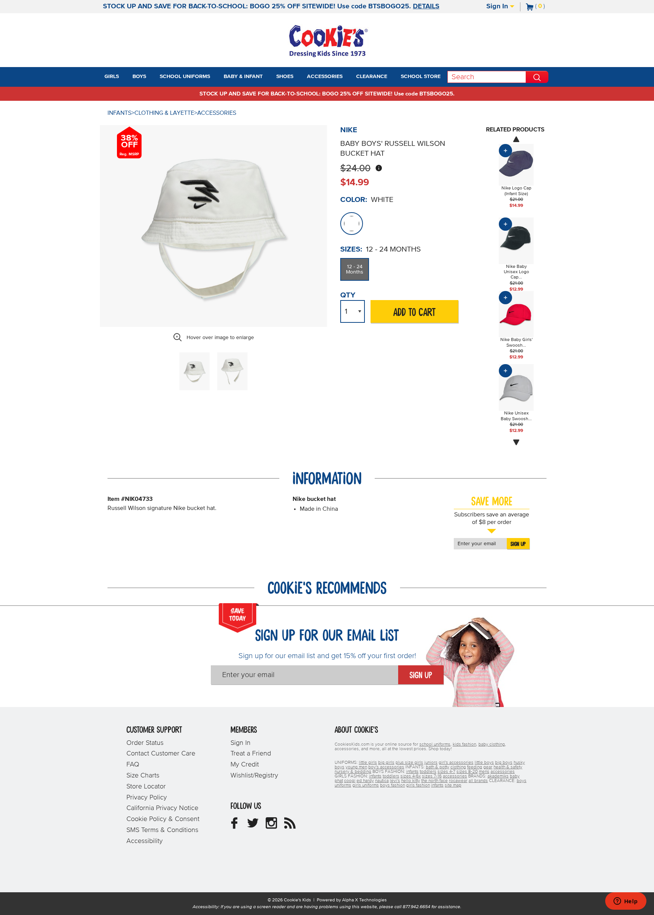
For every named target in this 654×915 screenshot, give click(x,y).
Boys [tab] (139, 76)
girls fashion (418, 785)
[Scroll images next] (516, 443)
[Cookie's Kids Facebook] (234, 826)
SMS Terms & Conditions (162, 830)
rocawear (458, 781)
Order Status (145, 743)
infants (412, 772)
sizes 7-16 (432, 776)
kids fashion (464, 744)
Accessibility (144, 841)
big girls (386, 762)
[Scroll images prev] (516, 139)
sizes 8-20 (467, 772)
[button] (126, 77)
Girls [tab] (111, 76)
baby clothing (491, 744)
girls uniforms (365, 785)
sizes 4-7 (446, 772)
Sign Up (518, 544)
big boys (503, 762)
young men (356, 767)
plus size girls (409, 762)
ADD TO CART (414, 312)
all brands (478, 781)
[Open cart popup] (548, 6)
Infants (119, 113)
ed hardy (365, 781)
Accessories (216, 113)
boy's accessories (386, 767)
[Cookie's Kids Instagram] (271, 826)
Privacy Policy (146, 797)
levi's (395, 781)
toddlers (428, 772)
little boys (484, 762)
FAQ (132, 764)
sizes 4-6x (410, 776)
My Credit (244, 764)
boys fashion (392, 785)
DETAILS (426, 6)
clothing (458, 767)
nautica (382, 781)
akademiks (498, 776)
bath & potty (437, 767)
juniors (431, 762)
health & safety (508, 767)
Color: (353, 199)
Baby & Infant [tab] (243, 76)
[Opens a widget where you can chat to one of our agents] (625, 901)
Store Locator (146, 786)
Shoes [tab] (284, 76)
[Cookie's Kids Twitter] (252, 826)
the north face (434, 781)
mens (484, 772)
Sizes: (351, 249)
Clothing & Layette (164, 113)
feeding (474, 767)
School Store (421, 76)
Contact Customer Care (160, 753)
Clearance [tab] (371, 76)
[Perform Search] (537, 77)
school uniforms (434, 744)
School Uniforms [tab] (185, 76)
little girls (368, 762)
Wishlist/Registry (254, 775)
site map (453, 785)
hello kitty (410, 781)
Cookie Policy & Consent (162, 819)
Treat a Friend (250, 753)
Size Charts (142, 775)
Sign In (498, 6)
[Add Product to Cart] (505, 150)
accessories (502, 772)
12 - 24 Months (354, 269)
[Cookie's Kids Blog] (290, 826)
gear (487, 767)
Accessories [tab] (325, 76)
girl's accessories (456, 762)
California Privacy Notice (162, 808)
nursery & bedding (353, 772)
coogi (349, 781)
